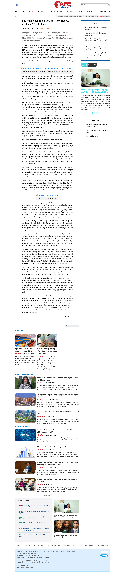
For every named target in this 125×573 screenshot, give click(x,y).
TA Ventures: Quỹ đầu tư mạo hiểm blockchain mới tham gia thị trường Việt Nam (34, 529)
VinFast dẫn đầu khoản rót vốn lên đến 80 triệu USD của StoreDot (34, 523)
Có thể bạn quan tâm (24, 374)
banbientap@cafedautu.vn (27, 567)
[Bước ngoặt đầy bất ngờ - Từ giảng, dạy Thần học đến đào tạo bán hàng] (66, 508)
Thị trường (79, 11)
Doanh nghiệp (91, 11)
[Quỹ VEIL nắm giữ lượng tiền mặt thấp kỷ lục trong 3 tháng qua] (47, 340)
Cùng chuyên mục (23, 427)
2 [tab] (94, 113)
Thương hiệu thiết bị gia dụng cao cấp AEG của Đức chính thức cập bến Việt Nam (96, 41)
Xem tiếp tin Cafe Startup (34, 540)
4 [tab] (98, 113)
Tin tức (22, 11)
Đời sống (70, 11)
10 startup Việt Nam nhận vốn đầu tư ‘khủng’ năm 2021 (33, 535)
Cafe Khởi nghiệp (104, 11)
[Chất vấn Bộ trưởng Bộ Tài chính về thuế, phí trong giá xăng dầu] (25, 484)
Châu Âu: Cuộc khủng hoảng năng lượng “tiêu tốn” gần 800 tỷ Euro (70, 16)
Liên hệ (104, 552)
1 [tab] (92, 113)
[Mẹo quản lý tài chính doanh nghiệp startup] (25, 452)
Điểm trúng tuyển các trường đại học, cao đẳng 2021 (97, 125)
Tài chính (31, 11)
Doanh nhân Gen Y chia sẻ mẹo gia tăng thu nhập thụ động (65, 536)
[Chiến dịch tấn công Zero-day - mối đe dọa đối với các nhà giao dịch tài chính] (25, 435)
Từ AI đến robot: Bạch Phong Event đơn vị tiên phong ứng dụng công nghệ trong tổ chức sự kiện (96, 55)
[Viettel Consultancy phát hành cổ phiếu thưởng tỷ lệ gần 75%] (25, 416)
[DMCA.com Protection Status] (104, 555)
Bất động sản (42, 11)
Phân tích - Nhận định (57, 11)
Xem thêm (47, 495)
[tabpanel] (95, 90)
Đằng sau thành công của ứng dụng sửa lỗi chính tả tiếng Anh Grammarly (34, 506)
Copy (77, 325)
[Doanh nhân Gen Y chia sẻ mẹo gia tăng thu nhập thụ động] (66, 528)
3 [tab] (96, 113)
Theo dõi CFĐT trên (44, 28)
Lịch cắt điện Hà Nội (92, 136)
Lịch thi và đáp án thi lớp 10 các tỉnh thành (97, 131)
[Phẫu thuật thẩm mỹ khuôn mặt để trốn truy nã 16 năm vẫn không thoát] (25, 382)
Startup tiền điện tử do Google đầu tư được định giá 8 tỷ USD (34, 512)
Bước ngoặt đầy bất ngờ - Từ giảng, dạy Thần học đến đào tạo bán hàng (65, 516)
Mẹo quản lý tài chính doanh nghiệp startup (53, 447)
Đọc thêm (19, 331)
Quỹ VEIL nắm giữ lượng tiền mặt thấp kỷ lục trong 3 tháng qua (47, 351)
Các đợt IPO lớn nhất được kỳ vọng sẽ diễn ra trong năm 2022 (34, 517)
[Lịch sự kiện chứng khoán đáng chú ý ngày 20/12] (25, 340)
